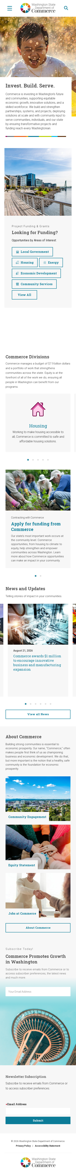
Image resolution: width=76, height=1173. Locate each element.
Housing (27, 262)
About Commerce (38, 927)
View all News (38, 714)
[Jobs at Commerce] (38, 895)
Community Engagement (27, 817)
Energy (53, 262)
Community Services (37, 284)
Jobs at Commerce (22, 913)
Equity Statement (21, 865)
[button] (28, 460)
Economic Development (39, 273)
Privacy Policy (23, 1146)
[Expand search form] (66, 8)
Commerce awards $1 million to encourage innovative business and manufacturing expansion (37, 662)
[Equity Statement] (38, 846)
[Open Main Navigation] (9, 8)
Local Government (35, 252)
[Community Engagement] (38, 798)
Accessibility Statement (47, 1146)
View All (24, 295)
